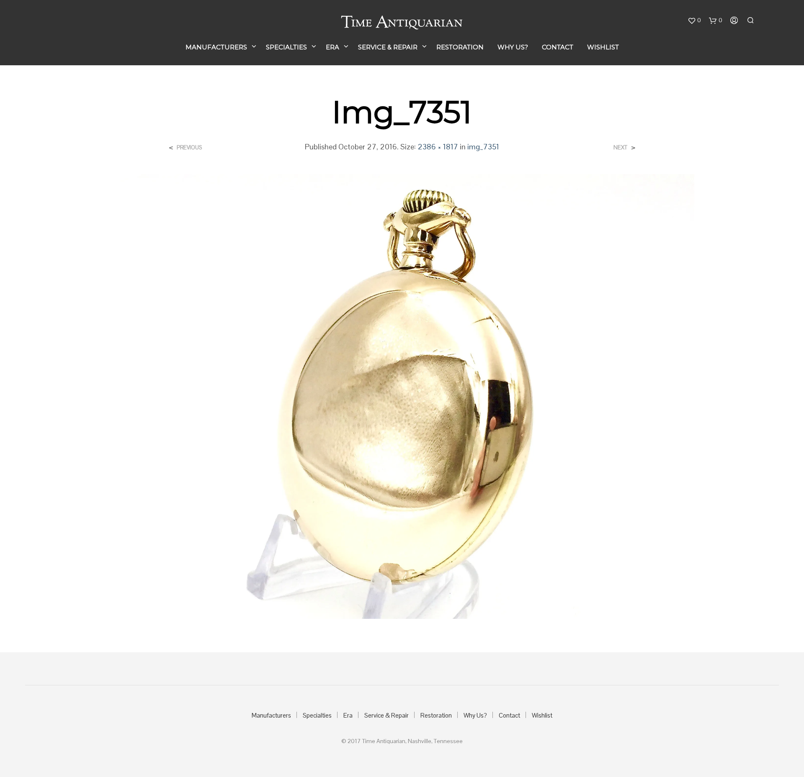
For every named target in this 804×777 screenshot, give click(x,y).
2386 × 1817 (437, 146)
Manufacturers (216, 47)
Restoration (460, 47)
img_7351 (483, 146)
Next (620, 147)
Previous (189, 147)
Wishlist (603, 47)
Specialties (286, 47)
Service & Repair (387, 47)
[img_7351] (402, 395)
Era (332, 47)
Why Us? (512, 47)
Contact (557, 47)
